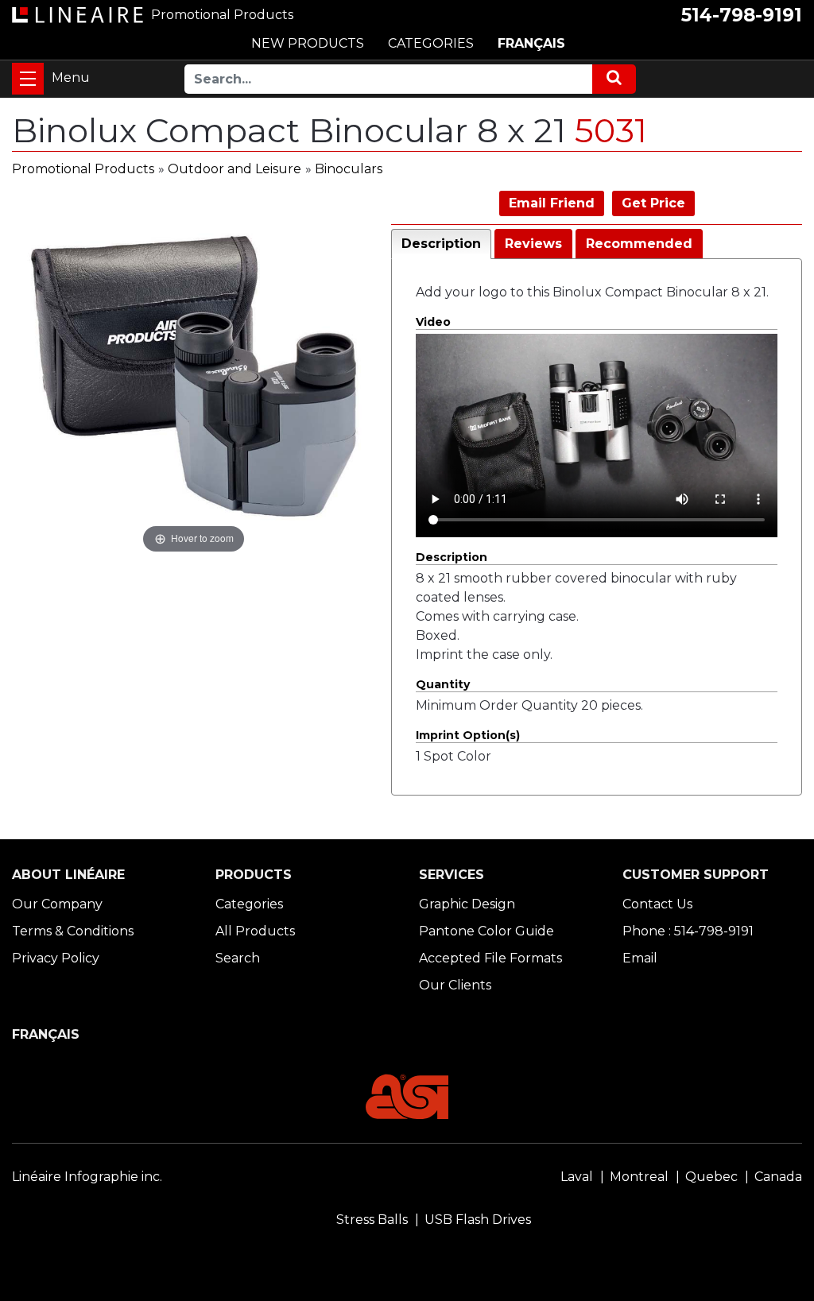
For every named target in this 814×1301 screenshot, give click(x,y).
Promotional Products (83, 168)
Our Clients (455, 985)
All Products (255, 931)
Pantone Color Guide (486, 931)
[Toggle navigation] (28, 79)
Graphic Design (467, 904)
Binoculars (348, 168)
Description (441, 243)
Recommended (639, 243)
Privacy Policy (55, 958)
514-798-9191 (741, 15)
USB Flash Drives (477, 1219)
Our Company (57, 904)
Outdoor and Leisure (234, 168)
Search (237, 958)
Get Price (653, 203)
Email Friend (552, 203)
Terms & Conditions (73, 931)
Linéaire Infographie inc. (87, 1176)
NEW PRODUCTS (307, 43)
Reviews (533, 243)
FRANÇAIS (531, 43)
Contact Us (657, 904)
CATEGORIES (431, 43)
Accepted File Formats (490, 958)
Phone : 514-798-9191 (688, 931)
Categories (249, 904)
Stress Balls (372, 1219)
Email (639, 958)
